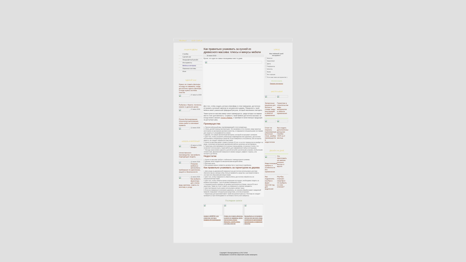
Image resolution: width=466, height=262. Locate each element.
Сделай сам (187, 57)
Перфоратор (271, 66)
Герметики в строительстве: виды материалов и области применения (283, 108)
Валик (269, 72)
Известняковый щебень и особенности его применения (271, 167)
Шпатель (270, 69)
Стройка (185, 54)
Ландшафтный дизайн (190, 60)
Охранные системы (189, 68)
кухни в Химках (226, 118)
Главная (182, 40)
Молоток (269, 58)
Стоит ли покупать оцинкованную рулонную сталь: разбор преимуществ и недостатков (270, 135)
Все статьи (196, 40)
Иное (184, 71)
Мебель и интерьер (189, 65)
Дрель (269, 63)
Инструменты (187, 63)
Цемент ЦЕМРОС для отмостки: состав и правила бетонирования (212, 218)
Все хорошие (271, 74)
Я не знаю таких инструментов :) (277, 77)
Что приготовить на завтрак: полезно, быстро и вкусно (282, 161)
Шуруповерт (271, 61)
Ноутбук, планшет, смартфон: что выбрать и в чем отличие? (282, 182)
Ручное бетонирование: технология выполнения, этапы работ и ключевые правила (189, 122)
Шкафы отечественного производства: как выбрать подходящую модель (189, 152)
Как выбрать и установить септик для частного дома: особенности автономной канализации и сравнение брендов (253, 220)
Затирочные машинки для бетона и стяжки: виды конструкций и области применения (270, 109)
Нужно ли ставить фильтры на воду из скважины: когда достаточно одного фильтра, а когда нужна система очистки (190, 88)
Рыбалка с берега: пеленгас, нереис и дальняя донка (190, 106)
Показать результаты (276, 83)
